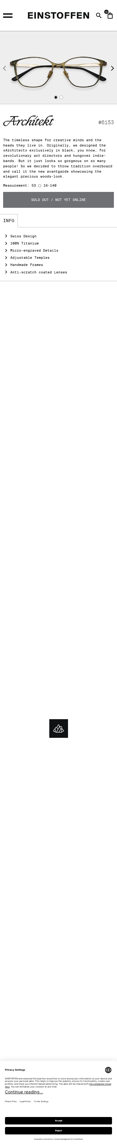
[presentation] (4, 69)
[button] (56, 97)
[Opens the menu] (10, 14)
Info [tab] (8, 220)
